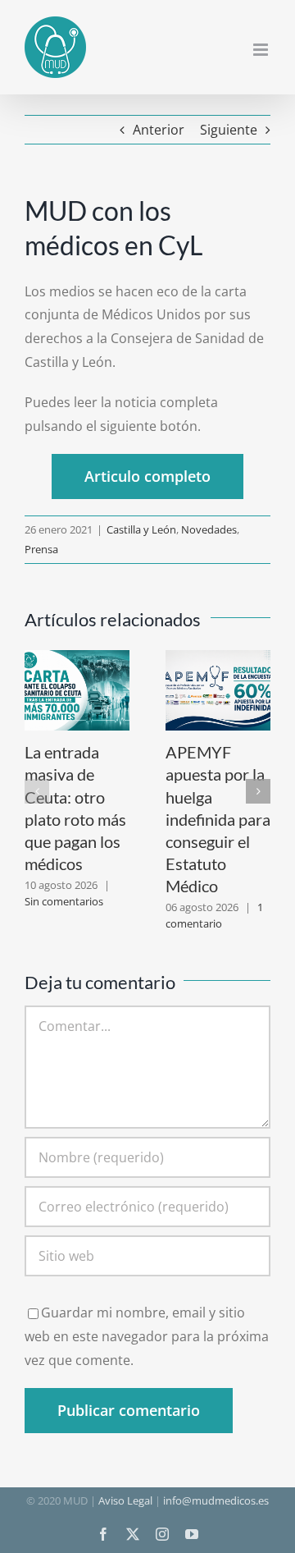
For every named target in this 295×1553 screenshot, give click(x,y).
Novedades (209, 529)
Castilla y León (141, 529)
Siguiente (228, 130)
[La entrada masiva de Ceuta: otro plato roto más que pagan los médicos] (77, 659)
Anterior (158, 130)
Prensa (41, 549)
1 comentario (214, 915)
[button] (37, 791)
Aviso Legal (125, 1500)
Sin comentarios (64, 901)
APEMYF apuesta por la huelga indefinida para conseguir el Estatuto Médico (218, 819)
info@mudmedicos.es (216, 1500)
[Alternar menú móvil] (261, 49)
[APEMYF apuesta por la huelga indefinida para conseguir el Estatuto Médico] (218, 659)
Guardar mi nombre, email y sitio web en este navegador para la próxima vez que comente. (147, 1336)
